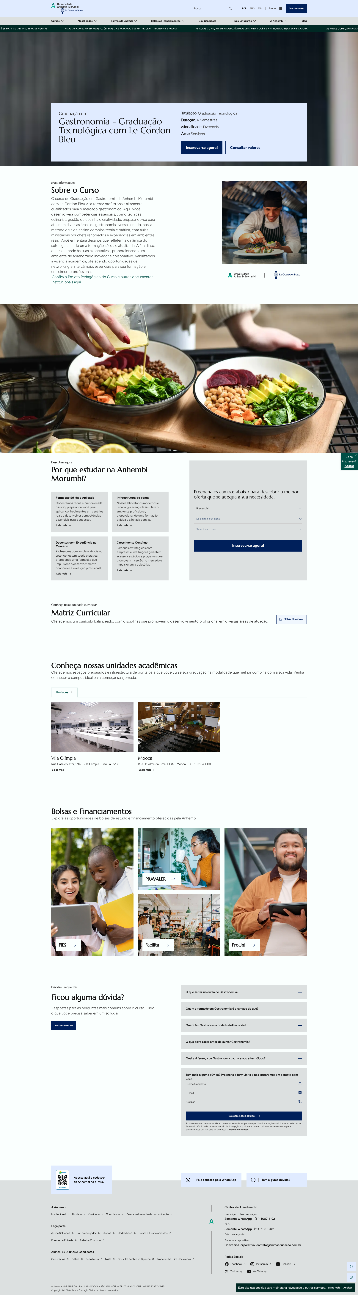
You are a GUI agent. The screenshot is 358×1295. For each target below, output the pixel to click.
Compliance (113, 1214)
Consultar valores (245, 147)
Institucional (58, 1214)
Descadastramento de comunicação (147, 1214)
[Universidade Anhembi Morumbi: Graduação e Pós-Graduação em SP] (67, 8)
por (244, 8)
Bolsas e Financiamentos (165, 21)
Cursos (55, 21)
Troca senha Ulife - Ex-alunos (174, 1259)
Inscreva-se (296, 8)
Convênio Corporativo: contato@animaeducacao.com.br (262, 1245)
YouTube (258, 1271)
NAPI (108, 1259)
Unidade (77, 1214)
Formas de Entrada (122, 21)
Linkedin (286, 1264)
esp (260, 8)
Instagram (262, 1264)
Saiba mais (58, 769)
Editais (75, 1259)
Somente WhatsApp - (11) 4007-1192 (249, 1218)
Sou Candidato (207, 21)
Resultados (92, 1259)
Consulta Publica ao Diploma (134, 1259)
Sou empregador (86, 1233)
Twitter (234, 1271)
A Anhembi (276, 21)
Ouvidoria (94, 1214)
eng (252, 8)
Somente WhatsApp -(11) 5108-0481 (249, 1229)
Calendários (58, 1259)
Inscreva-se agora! (202, 147)
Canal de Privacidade (238, 1129)
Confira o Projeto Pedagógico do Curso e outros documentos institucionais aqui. (102, 279)
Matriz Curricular (294, 619)
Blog (304, 21)
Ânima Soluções (60, 1233)
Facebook (236, 1264)
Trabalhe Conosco (90, 1240)
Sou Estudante (243, 21)
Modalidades (85, 21)
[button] (351, 1266)
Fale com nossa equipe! (241, 1115)
